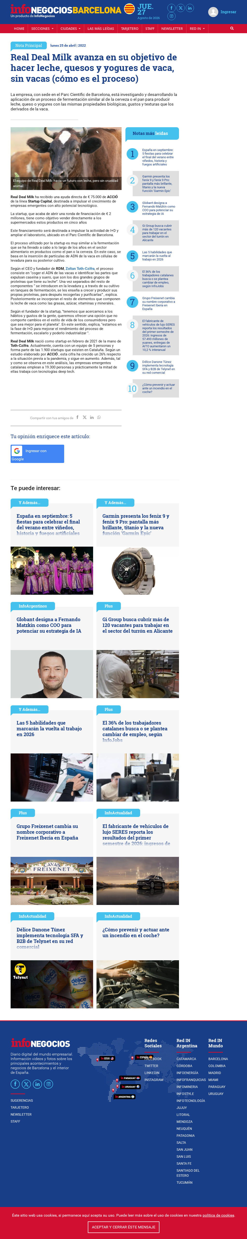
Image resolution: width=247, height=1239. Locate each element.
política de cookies (218, 1215)
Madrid (214, 1073)
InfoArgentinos (33, 605)
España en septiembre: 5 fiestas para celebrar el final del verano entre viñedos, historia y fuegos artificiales (158, 157)
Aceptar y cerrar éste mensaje (123, 1227)
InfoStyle (185, 1094)
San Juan (184, 1149)
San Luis (184, 1156)
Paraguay (216, 1087)
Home (19, 28)
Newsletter (172, 28)
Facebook (153, 1059)
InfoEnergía (187, 1073)
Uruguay (215, 1094)
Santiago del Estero (188, 1173)
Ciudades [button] (69, 28)
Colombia (217, 1066)
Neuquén (184, 1129)
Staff (149, 28)
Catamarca (186, 1059)
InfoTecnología (191, 1101)
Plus (109, 605)
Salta (181, 1142)
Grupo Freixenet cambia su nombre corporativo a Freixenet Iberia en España (158, 303)
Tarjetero (129, 28)
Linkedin (151, 1073)
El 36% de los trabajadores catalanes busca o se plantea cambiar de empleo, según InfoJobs (158, 279)
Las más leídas (101, 28)
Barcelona (218, 1059)
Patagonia (186, 1136)
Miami (213, 1080)
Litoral (183, 1115)
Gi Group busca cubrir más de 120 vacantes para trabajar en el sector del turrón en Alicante (157, 233)
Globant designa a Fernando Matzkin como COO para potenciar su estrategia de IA (158, 208)
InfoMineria (187, 1087)
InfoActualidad (118, 812)
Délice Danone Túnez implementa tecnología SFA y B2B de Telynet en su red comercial (158, 367)
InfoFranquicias (191, 1080)
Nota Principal (28, 45)
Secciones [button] (41, 28)
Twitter (151, 1066)
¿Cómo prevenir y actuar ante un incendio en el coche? (158, 388)
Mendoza (184, 1122)
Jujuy (182, 1108)
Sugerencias (22, 1100)
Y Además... (29, 502)
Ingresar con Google (29, 455)
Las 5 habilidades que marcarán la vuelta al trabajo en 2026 (157, 255)
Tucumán (184, 1182)
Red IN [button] (196, 28)
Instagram (153, 1080)
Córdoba (184, 1066)
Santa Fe (184, 1163)
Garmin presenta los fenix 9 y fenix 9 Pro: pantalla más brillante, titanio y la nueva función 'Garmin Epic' (157, 184)
